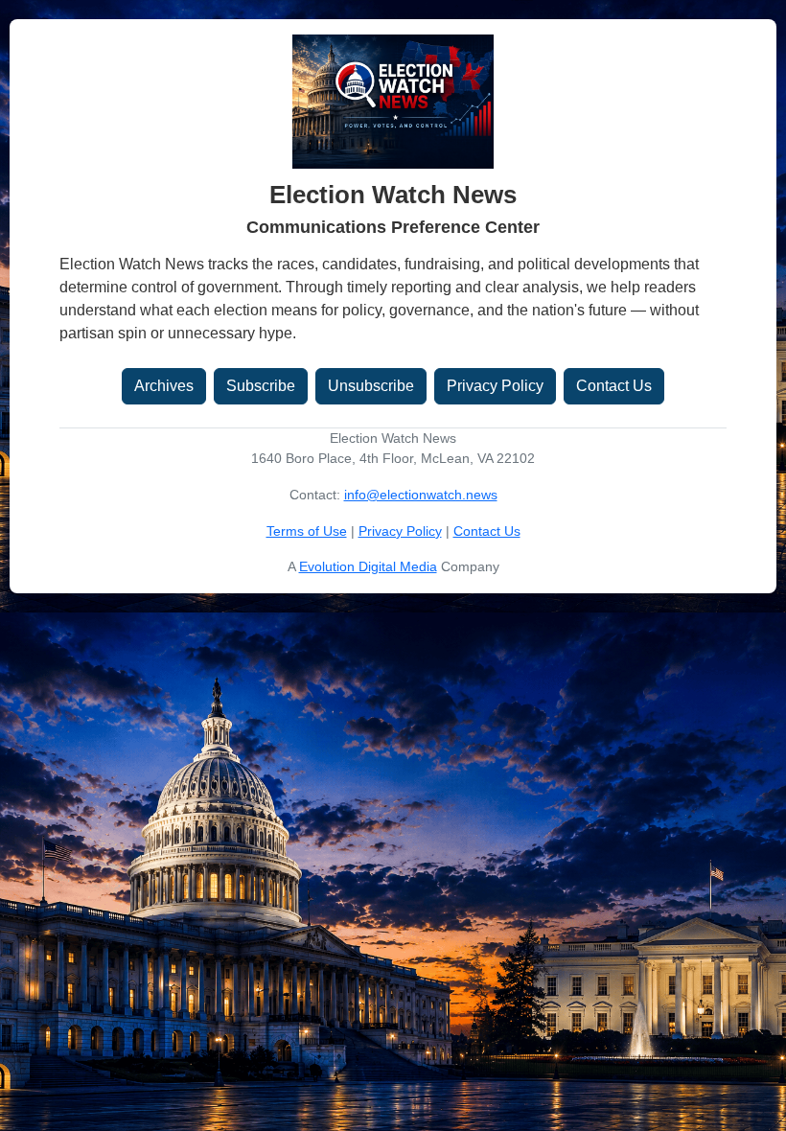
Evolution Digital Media (368, 566)
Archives (164, 386)
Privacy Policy (495, 386)
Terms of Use (306, 531)
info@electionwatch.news (420, 494)
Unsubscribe (371, 386)
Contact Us (614, 386)
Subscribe (260, 386)
